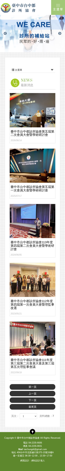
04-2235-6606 (35, 442)
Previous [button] (5, 33)
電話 (25, 442)
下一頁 (32, 400)
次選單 (18, 70)
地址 (13, 452)
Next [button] (60, 33)
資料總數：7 (47, 415)
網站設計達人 (38, 460)
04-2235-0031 (35, 446)
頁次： (15, 415)
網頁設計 (24, 460)
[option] (32, 33)
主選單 (58, 9)
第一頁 (32, 386)
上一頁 (32, 393)
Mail (20, 449)
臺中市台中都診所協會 (18, 7)
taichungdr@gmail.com (35, 449)
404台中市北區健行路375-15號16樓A (35, 452)
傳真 (25, 446)
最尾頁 (32, 406)
